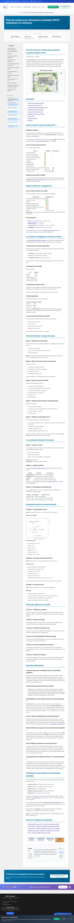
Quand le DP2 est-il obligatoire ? (35, 105)
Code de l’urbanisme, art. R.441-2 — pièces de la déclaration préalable (43, 824)
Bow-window (31, 227)
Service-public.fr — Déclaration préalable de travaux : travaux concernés (44, 828)
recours (27, 805)
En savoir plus (13, 920)
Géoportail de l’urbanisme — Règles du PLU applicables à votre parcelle (43, 830)
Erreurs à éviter (31, 116)
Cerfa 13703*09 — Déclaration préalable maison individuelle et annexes (43, 826)
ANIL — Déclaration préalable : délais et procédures (39, 832)
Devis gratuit (10, 913)
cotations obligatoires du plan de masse (36, 240)
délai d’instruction (37, 797)
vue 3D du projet (51, 481)
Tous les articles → (61, 857)
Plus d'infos (70, 918)
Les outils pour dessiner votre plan (35, 111)
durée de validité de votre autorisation (52, 802)
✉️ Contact (61, 852)
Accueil (12, 6)
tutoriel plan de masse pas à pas (50, 230)
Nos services (34, 6)
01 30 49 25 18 (26, 1)
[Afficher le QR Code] (69, 887)
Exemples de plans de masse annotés (36, 114)
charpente (37, 808)
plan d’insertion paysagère (56, 724)
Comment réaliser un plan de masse (36, 109)
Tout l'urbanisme (18, 6)
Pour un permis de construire (42, 141)
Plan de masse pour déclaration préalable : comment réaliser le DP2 (12, 50)
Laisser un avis (63, 887)
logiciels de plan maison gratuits (37, 468)
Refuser (64, 918)
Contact (43, 6)
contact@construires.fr (36, 1)
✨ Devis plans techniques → (14, 25)
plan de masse (30, 59)
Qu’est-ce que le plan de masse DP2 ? (36, 103)
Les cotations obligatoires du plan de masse (37, 107)
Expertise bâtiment (27, 6)
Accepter (57, 918)
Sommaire (9, 53)
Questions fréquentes (11, 83)
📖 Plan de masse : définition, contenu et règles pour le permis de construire (13, 99)
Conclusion (30, 120)
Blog (39, 6)
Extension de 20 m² (32, 223)
